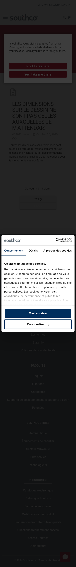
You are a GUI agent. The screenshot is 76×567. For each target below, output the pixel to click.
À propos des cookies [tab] (57, 250)
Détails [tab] (33, 250)
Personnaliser (36, 324)
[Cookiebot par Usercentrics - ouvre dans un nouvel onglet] (55, 240)
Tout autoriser (38, 313)
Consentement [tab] (13, 250)
